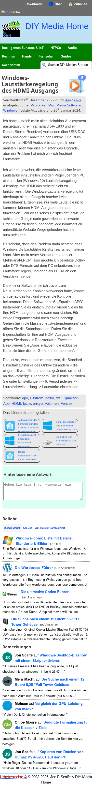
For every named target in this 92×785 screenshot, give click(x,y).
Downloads (34, 4)
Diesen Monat (12, 527)
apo (25, 398)
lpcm (27, 404)
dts (58, 398)
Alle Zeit (27, 527)
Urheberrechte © (13, 777)
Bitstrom (36, 398)
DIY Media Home (57, 26)
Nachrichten (11, 65)
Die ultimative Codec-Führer (45, 591)
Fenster (67, 404)
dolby (49, 398)
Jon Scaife (73, 100)
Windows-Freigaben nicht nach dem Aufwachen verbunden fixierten (27, 441)
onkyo (38, 404)
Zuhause (80, 4)
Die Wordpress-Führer (34, 567)
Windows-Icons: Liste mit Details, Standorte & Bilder (44, 540)
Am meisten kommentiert (50, 527)
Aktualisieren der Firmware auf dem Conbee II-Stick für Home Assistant (28, 426)
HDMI (16, 404)
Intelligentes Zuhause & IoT (23, 48)
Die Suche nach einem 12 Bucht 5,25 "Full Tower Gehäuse (49, 681)
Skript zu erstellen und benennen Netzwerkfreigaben (66, 426)
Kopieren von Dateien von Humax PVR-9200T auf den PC (49, 754)
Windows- (10, 110)
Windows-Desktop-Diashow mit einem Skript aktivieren (51, 657)
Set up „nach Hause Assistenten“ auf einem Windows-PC (27, 456)
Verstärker (38, 105)
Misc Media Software (64, 105)
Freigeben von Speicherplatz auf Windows (66, 441)
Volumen (52, 404)
